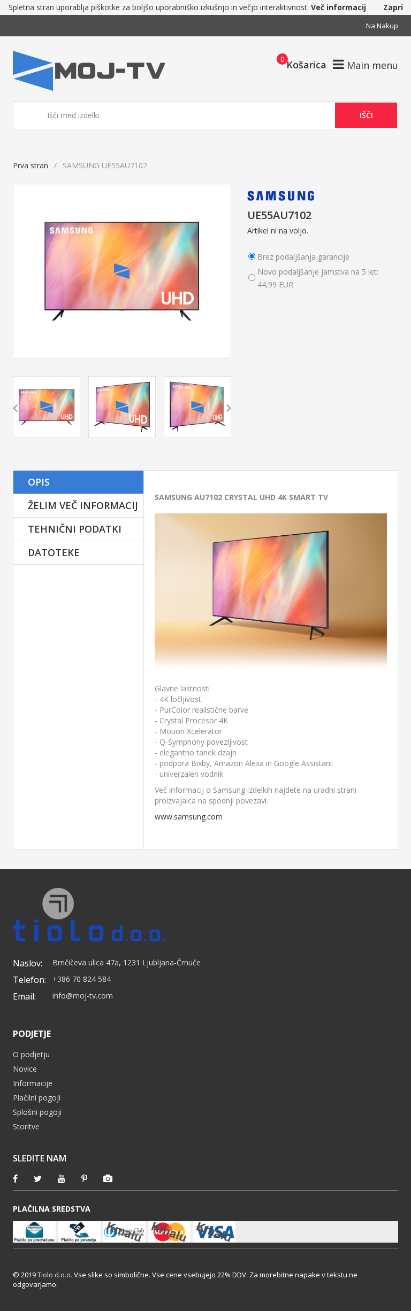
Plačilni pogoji (36, 1097)
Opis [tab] (39, 481)
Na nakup (382, 25)
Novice (25, 1069)
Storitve (26, 1126)
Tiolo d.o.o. (54, 1274)
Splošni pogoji (37, 1112)
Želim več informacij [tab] (83, 505)
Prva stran (30, 165)
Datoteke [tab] (54, 552)
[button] (298, 64)
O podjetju (31, 1054)
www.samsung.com (189, 816)
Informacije (32, 1083)
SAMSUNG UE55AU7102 (186, 476)
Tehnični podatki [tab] (74, 528)
